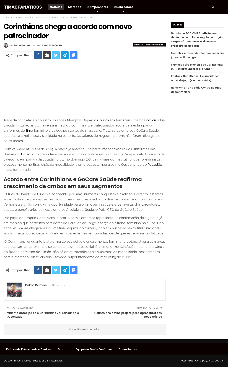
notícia (151, 120)
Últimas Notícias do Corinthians (149, 44)
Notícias (56, 7)
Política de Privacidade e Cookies (28, 349)
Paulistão (155, 164)
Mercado (74, 7)
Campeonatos (97, 7)
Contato (63, 349)
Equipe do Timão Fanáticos (94, 349)
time (29, 130)
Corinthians (106, 120)
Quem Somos (123, 7)
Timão (25, 154)
